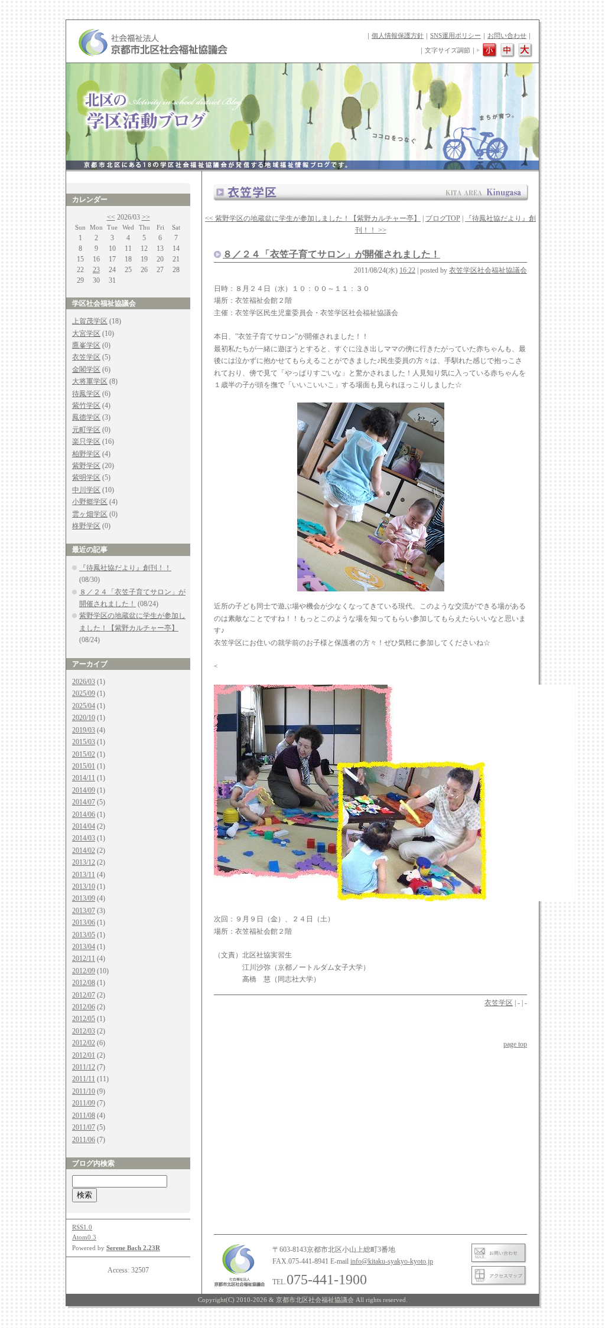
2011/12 (83, 1067)
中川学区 (86, 490)
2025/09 (83, 693)
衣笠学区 (86, 357)
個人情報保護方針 (398, 35)
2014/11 (83, 778)
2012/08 (83, 983)
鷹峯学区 (86, 345)
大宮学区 (86, 333)
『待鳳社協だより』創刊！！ (125, 568)
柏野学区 (86, 454)
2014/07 (83, 802)
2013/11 (83, 875)
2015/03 (83, 742)
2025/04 (83, 706)
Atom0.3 (84, 1237)
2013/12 (83, 862)
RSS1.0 (82, 1227)
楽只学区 (86, 441)
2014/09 (83, 790)
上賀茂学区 (90, 321)
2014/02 (83, 850)
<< (111, 217)
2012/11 (83, 958)
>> (146, 217)
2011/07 (83, 1127)
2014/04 (83, 826)
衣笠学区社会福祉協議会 (488, 270)
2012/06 (83, 1007)
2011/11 (83, 1079)
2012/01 (83, 1055)
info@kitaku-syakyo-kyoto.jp (391, 1261)
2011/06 (83, 1140)
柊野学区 (86, 526)
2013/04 (83, 947)
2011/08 (83, 1115)
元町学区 (86, 430)
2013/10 (83, 886)
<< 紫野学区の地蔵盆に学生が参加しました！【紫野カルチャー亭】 (313, 218)
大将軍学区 (90, 381)
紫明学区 (86, 477)
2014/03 (83, 838)
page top (515, 1044)
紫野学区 (86, 466)
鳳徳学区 (86, 417)
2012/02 (83, 1043)
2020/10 (83, 718)
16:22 (407, 270)
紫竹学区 (86, 405)
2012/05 (83, 1019)
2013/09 (83, 898)
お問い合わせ (506, 35)
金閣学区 (86, 369)
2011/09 (83, 1103)
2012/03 (83, 1031)
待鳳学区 (86, 394)
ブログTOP (442, 218)
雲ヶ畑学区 (90, 514)
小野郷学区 (90, 502)
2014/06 (83, 814)
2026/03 (83, 682)
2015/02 (83, 754)
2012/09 (83, 971)
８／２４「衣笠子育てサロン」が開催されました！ (331, 254)
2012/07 (83, 995)
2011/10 (83, 1091)
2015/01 (83, 766)
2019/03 (83, 730)
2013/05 (83, 935)
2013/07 (83, 911)
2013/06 (83, 922)
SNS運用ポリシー (455, 35)
